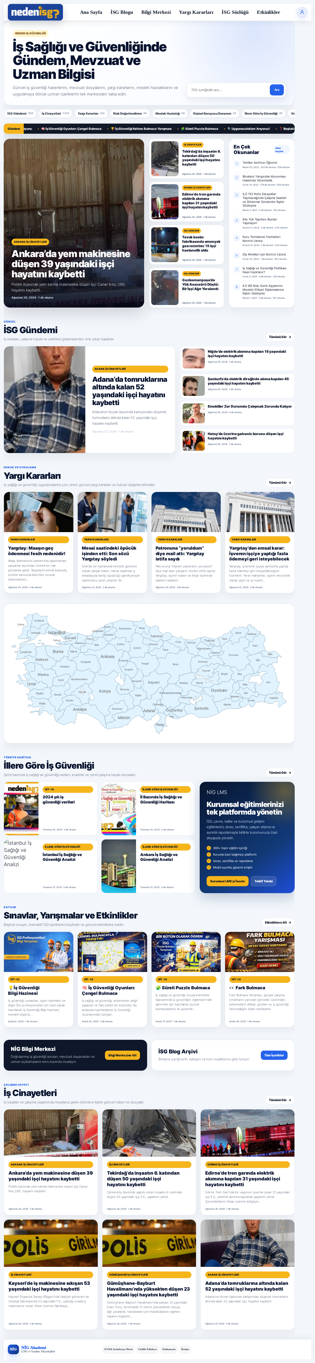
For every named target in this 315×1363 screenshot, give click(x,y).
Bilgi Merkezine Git (122, 1055)
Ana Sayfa (91, 12)
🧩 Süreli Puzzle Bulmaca (165, 128)
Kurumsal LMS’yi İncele (227, 881)
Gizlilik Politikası (147, 1349)
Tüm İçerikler (274, 1055)
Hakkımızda (169, 1349)
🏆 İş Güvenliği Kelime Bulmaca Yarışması (107, 128)
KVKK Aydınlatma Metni (118, 1349)
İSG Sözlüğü (235, 12)
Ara (276, 90)
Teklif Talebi (264, 881)
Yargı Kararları (196, 12)
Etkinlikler (268, 12)
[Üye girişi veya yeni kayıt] (302, 12)
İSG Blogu (121, 12)
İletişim (185, 1349)
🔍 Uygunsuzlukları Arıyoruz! (215, 128)
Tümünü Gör (280, 337)
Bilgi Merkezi (156, 12)
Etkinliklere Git (278, 922)
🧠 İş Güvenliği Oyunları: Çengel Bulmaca (37, 128)
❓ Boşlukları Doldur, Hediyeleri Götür (272, 128)
